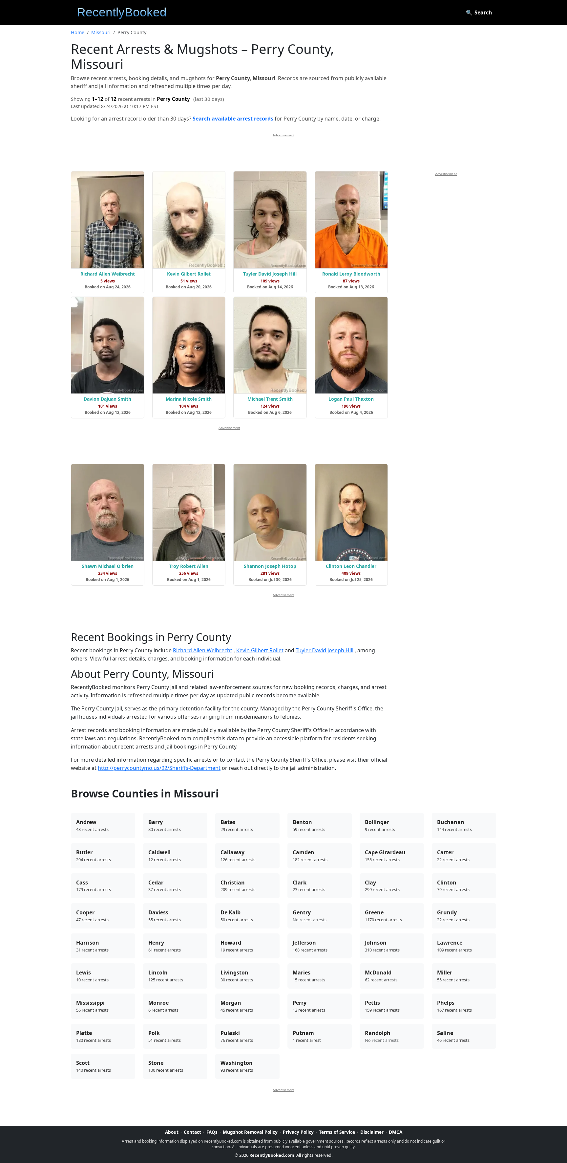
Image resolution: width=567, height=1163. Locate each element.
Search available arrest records (233, 118)
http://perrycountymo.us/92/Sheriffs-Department (159, 768)
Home (77, 32)
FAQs (212, 1132)
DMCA (395, 1132)
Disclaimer (372, 1132)
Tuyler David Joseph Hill (324, 650)
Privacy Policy (298, 1132)
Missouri (101, 32)
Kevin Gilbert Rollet (260, 650)
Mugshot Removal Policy (250, 1132)
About (171, 1132)
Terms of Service (337, 1132)
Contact (192, 1132)
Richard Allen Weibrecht (202, 650)
